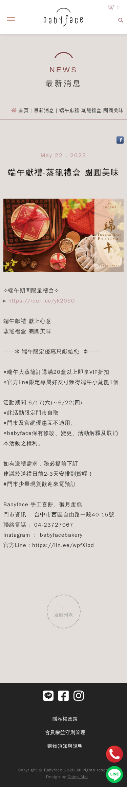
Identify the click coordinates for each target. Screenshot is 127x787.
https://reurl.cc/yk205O (41, 300)
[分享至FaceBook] (120, 142)
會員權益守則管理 (65, 732)
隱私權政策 (65, 719)
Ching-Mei (78, 777)
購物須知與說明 (65, 746)
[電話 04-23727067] (114, 754)
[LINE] (114, 774)
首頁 (24, 110)
